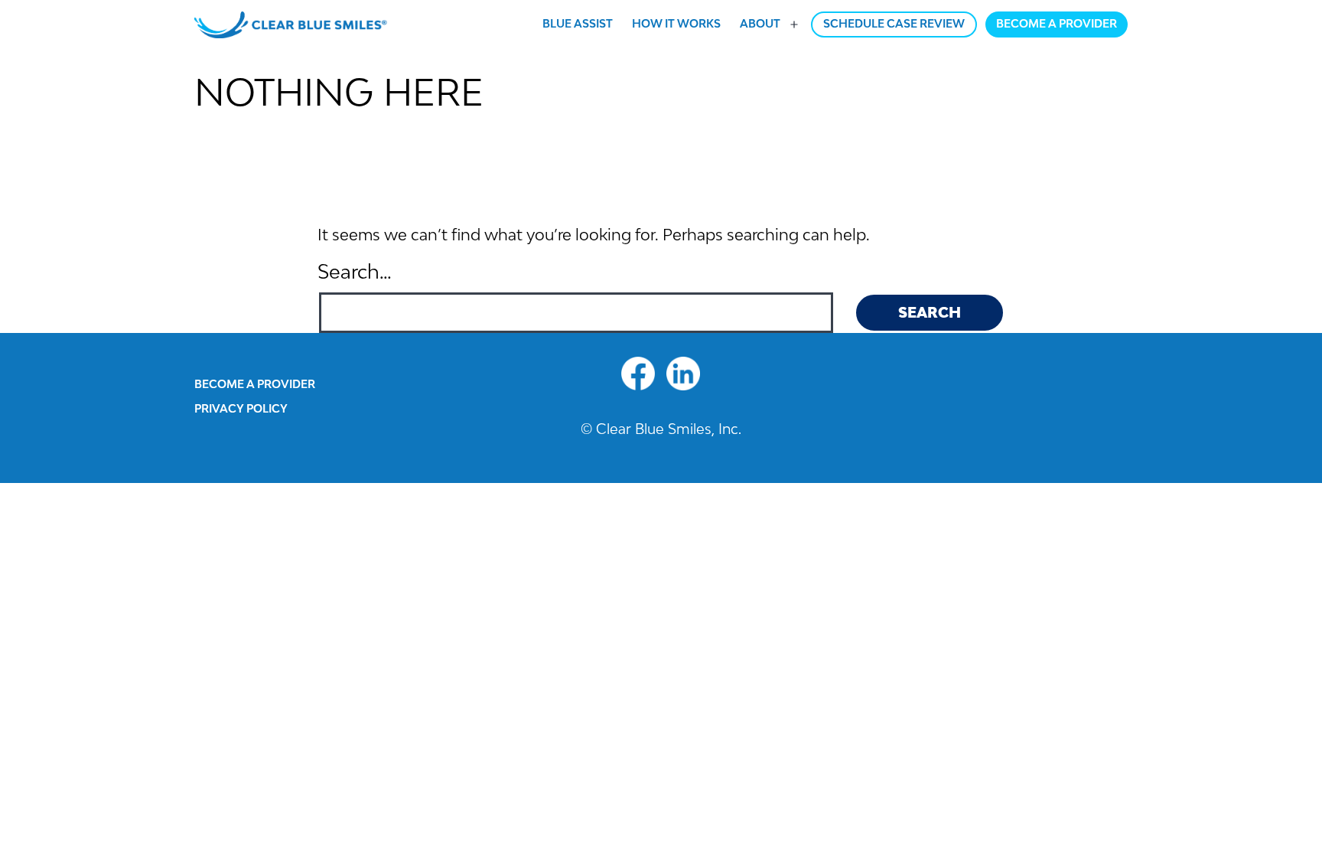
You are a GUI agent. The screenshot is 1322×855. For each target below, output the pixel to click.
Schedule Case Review (894, 23)
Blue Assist (577, 23)
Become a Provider (1056, 23)
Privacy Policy (241, 408)
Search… (354, 271)
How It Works (676, 23)
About (760, 23)
